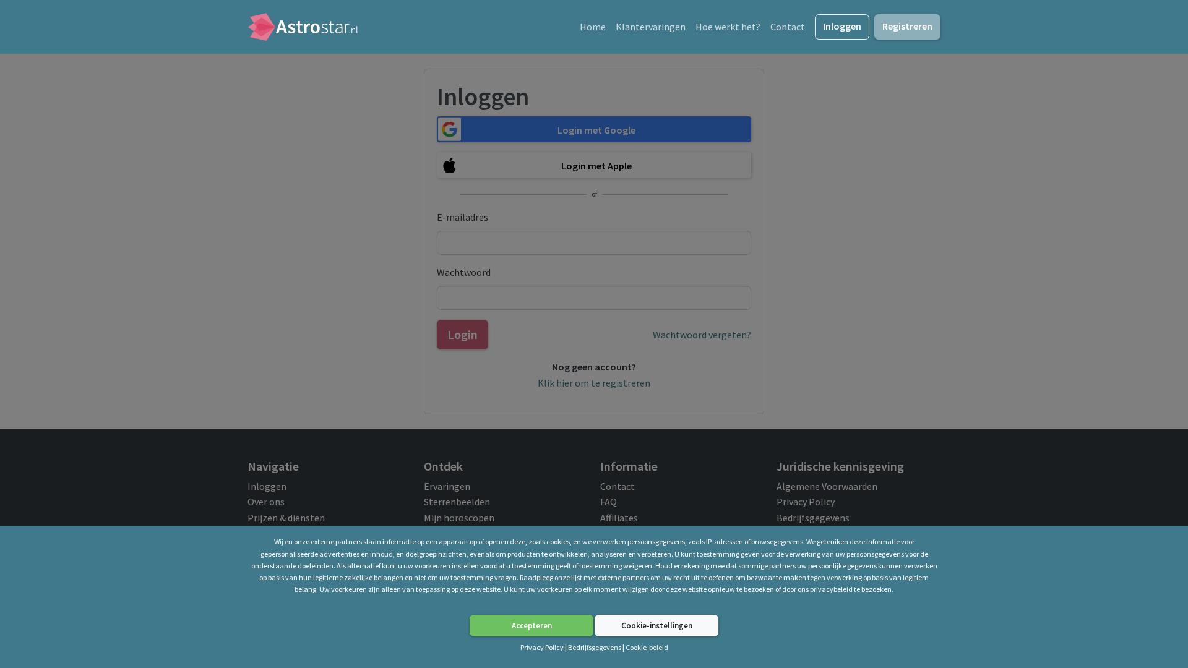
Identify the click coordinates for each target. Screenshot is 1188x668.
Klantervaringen (651, 26)
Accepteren (532, 625)
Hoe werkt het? (727, 26)
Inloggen (842, 26)
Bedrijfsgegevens (594, 647)
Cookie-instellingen (656, 625)
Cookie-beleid (647, 647)
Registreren (907, 26)
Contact (787, 26)
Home (593, 26)
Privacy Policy (542, 647)
